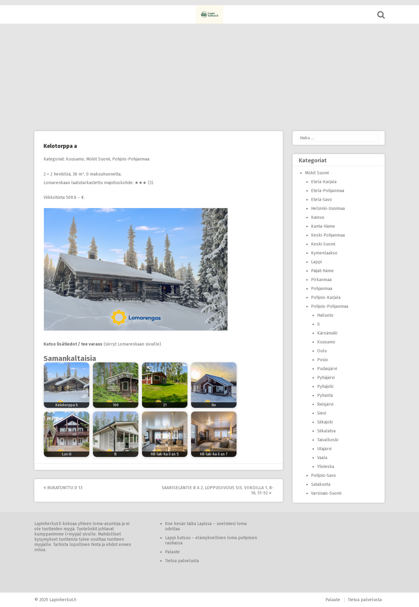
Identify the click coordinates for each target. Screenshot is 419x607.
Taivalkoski (327, 440)
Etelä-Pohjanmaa (327, 190)
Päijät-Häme (322, 270)
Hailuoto (325, 315)
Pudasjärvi (327, 368)
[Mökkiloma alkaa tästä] (209, 14)
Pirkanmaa (321, 279)
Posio (322, 359)
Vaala (322, 457)
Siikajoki (325, 422)
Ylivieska (325, 466)
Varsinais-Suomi (326, 493)
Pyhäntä (325, 395)
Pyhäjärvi (326, 377)
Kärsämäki (327, 333)
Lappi (316, 262)
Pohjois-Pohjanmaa (130, 159)
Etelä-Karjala (323, 181)
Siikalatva (326, 431)
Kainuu (317, 217)
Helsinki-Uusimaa (328, 208)
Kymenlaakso (324, 253)
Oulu (322, 351)
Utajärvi (324, 448)
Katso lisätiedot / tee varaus (73, 344)
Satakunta (320, 484)
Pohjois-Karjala (325, 297)
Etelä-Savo (321, 199)
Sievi (321, 413)
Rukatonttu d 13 (64, 487)
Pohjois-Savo (323, 475)
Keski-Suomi (323, 244)
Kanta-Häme (323, 226)
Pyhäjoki (325, 386)
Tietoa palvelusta (182, 560)
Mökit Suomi (98, 159)
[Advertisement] (209, 77)
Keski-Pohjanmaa (328, 235)
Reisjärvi (325, 404)
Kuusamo (75, 159)
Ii (318, 324)
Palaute (172, 552)
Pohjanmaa (321, 288)
